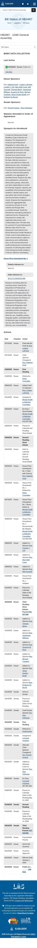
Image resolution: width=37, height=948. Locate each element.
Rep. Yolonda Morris (27, 623)
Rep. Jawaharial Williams (27, 635)
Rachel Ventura (13, 108)
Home (9, 23)
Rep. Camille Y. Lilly (27, 548)
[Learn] (23, 4)
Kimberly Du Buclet (11, 97)
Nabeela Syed (13, 85)
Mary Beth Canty (21, 87)
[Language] (28, 4)
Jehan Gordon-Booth (18, 95)
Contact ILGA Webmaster (24, 901)
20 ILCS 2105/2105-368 (16, 278)
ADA (33, 934)
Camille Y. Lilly (9, 87)
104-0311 (8, 72)
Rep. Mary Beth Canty (27, 559)
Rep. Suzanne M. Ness (27, 647)
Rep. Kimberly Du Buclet (27, 685)
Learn (23, 937)
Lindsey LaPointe (25, 85)
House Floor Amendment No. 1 (16, 258)
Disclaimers (15, 937)
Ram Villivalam (26, 108)
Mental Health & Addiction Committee (27, 402)
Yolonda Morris (16, 90)
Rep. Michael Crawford (27, 659)
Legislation (17, 23)
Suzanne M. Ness (17, 92)
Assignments (27, 731)
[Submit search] (33, 10)
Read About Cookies (25, 913)
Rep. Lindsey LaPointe (27, 348)
